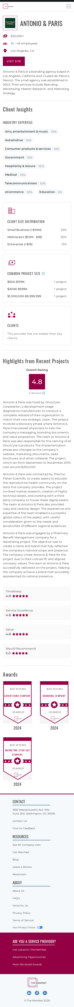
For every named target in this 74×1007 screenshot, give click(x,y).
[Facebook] (37, 993)
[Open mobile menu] (68, 6)
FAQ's (16, 898)
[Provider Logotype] (10, 23)
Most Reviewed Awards (27, 964)
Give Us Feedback (24, 828)
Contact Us (20, 821)
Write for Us (20, 905)
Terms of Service (23, 920)
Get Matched (21, 852)
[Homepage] (8, 6)
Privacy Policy (22, 913)
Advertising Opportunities (29, 957)
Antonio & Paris (41, 23)
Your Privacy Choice (24, 927)
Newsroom (20, 874)
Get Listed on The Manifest (29, 949)
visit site (14, 61)
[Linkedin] (29, 993)
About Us (18, 890)
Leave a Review (22, 867)
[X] (45, 993)
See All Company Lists (27, 844)
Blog (16, 859)
